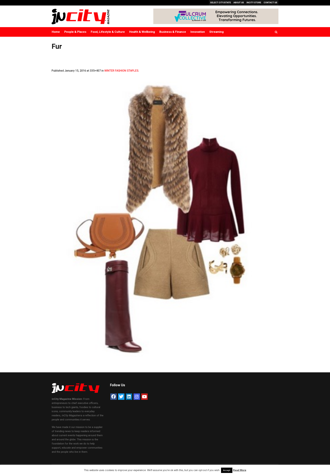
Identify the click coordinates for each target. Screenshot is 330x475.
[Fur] (165, 219)
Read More (239, 470)
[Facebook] (113, 396)
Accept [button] (226, 470)
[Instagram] (137, 396)
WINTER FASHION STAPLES (121, 71)
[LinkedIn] (129, 396)
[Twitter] (121, 396)
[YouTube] (144, 396)
